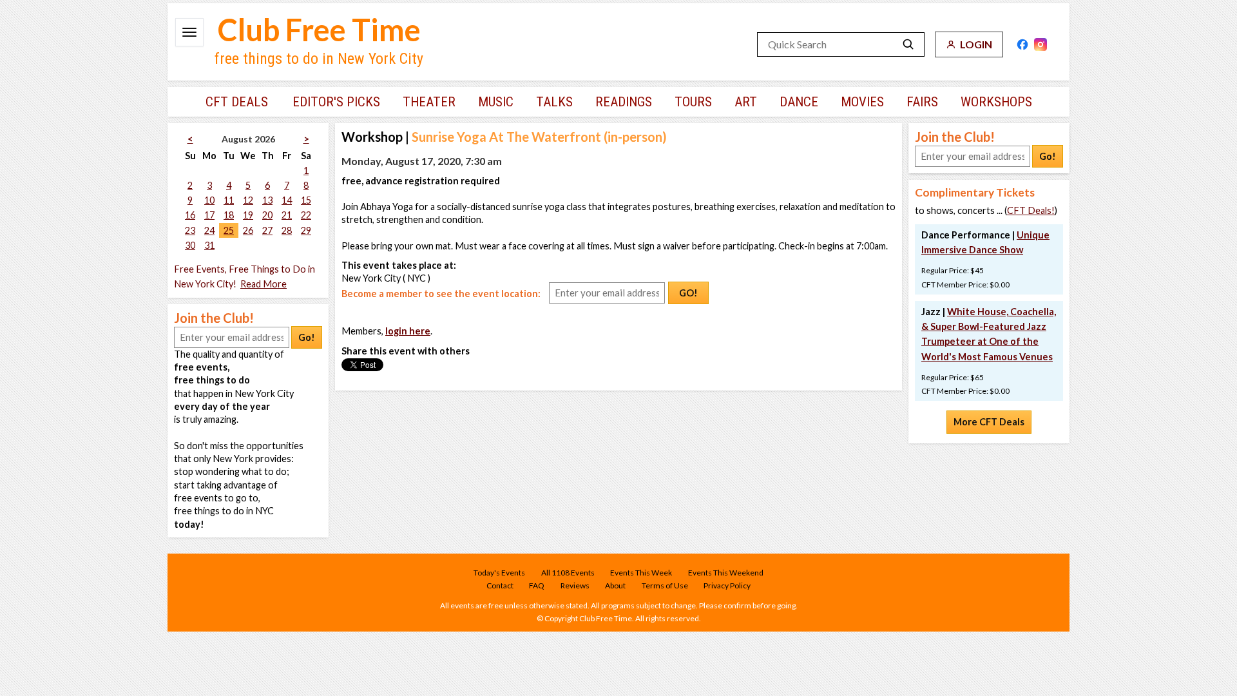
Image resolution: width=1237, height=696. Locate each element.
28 (287, 230)
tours (693, 102)
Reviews (575, 585)
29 (306, 230)
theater (429, 102)
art (745, 102)
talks (554, 102)
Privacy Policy (727, 585)
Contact (499, 585)
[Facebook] (1022, 44)
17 (209, 214)
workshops (996, 102)
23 (190, 230)
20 (267, 214)
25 (229, 230)
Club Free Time (319, 30)
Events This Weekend (725, 572)
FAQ (536, 585)
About (615, 585)
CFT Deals (237, 102)
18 (229, 214)
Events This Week (641, 572)
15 (306, 200)
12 (248, 200)
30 (190, 245)
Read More (263, 283)
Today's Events (499, 572)
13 (267, 200)
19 (248, 214)
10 (209, 200)
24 (209, 230)
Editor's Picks (336, 102)
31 (209, 245)
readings (623, 102)
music (495, 102)
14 (287, 200)
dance (799, 102)
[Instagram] (1040, 44)
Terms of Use (665, 585)
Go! (306, 337)
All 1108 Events (568, 572)
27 (267, 230)
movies (862, 102)
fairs (922, 102)
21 (287, 214)
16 (190, 214)
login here (407, 330)
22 (306, 214)
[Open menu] (189, 32)
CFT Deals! (1031, 210)
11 (229, 200)
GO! (688, 292)
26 (248, 230)
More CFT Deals (989, 421)
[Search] (908, 44)
